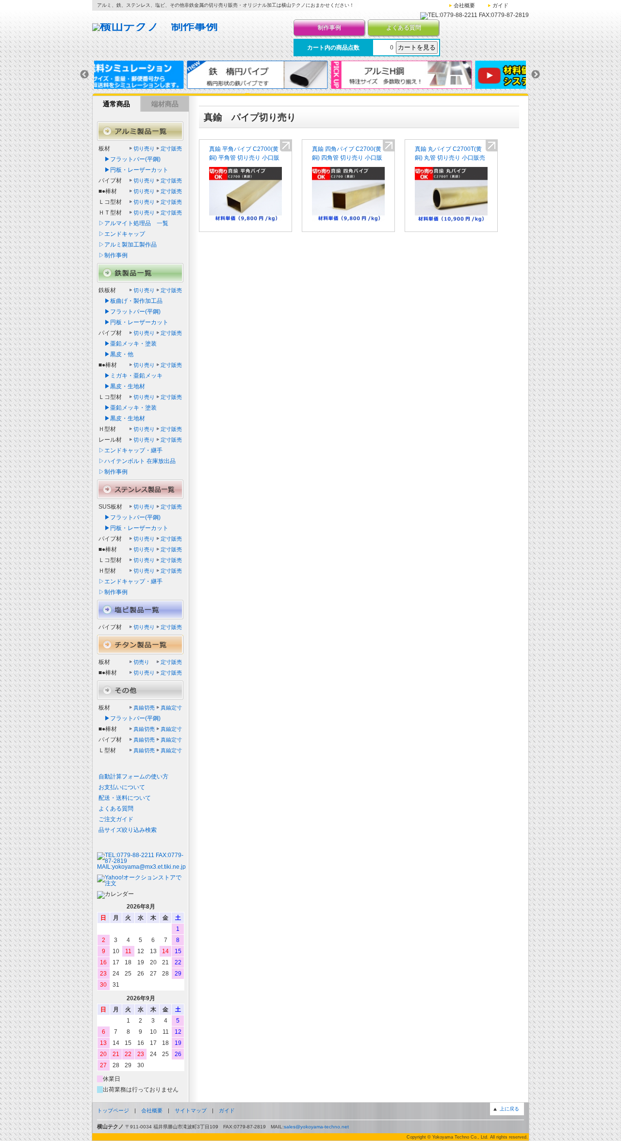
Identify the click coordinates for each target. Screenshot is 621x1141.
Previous (84, 75)
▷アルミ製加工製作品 (127, 244)
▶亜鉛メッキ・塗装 (127, 343)
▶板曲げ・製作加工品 (130, 301)
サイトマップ (191, 1110)
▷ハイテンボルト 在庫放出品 (137, 461)
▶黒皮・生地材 (121, 386)
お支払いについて (121, 787)
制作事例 (329, 27)
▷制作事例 (113, 255)
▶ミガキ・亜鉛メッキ (130, 375)
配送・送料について (124, 797)
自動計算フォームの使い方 (133, 776)
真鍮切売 (144, 708)
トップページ (113, 1110)
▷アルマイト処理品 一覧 (133, 223)
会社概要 (464, 5)
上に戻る (509, 1108)
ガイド (500, 5)
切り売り (144, 148)
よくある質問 (403, 27)
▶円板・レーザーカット (133, 169)
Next (535, 75)
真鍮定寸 (171, 708)
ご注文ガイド (115, 819)
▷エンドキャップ (121, 234)
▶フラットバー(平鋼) (129, 159)
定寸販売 (171, 148)
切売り (141, 662)
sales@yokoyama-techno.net (316, 1126)
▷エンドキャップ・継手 (130, 450)
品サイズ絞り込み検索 (127, 830)
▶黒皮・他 (115, 354)
